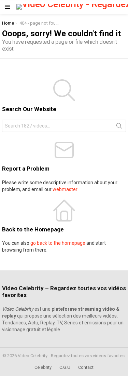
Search (119, 127)
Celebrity (43, 367)
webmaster (65, 189)
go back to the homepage (57, 243)
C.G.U (64, 367)
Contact (86, 367)
